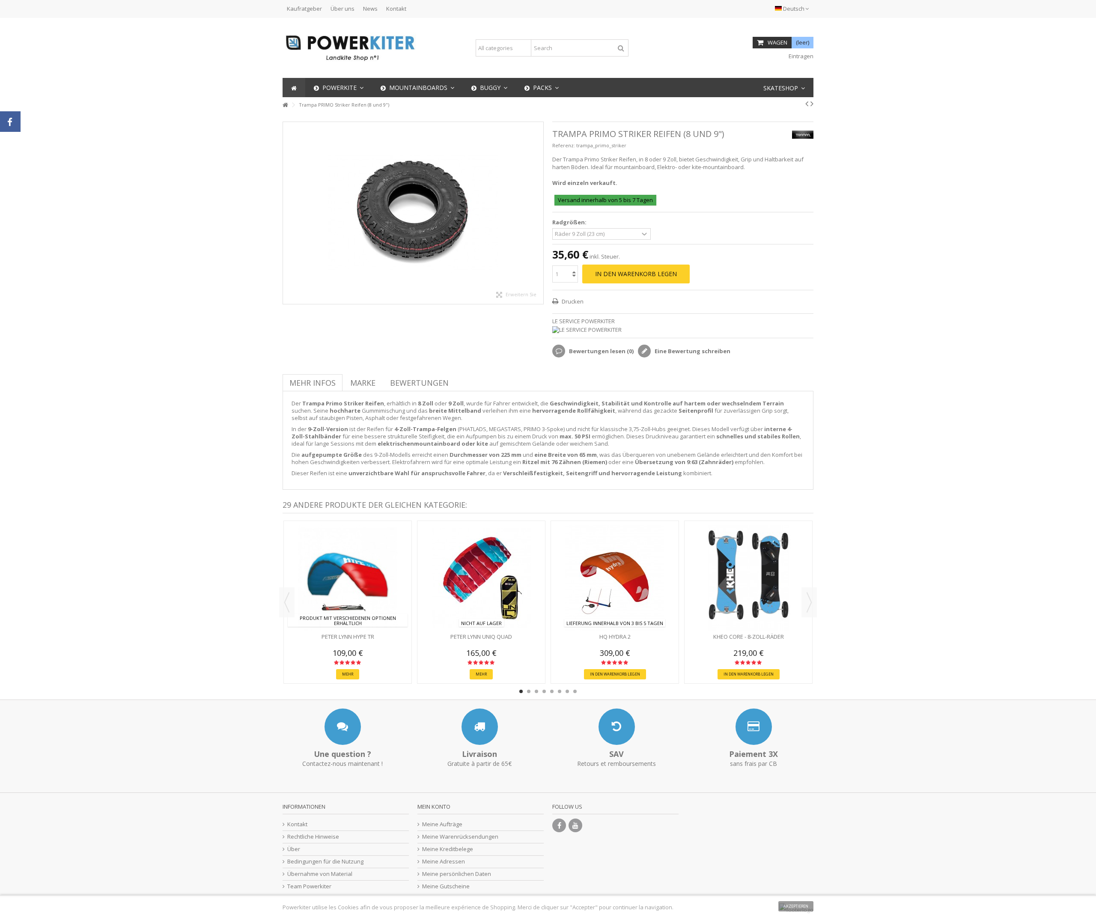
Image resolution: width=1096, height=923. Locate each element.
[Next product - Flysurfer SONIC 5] (811, 103)
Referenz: (563, 145)
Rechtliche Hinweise (313, 836)
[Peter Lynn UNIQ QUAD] (481, 578)
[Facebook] (559, 825)
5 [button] (552, 691)
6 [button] (559, 691)
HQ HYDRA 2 (615, 636)
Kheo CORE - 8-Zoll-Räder (748, 636)
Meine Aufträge (442, 824)
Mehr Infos (312, 383)
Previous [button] (287, 602)
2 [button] (528, 691)
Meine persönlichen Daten (456, 874)
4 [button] (544, 691)
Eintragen (800, 56)
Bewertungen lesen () (601, 351)
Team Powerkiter (309, 886)
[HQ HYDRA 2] (615, 578)
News (370, 8)
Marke (362, 383)
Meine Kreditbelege (447, 849)
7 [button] (567, 691)
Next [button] (809, 602)
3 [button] (536, 691)
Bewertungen (419, 383)
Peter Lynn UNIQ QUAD (481, 636)
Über (293, 849)
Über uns (342, 8)
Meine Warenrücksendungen (460, 836)
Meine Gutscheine (446, 886)
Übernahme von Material (319, 874)
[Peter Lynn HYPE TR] (348, 578)
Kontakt (396, 8)
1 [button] (521, 691)
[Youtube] (575, 825)
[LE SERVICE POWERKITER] (682, 329)
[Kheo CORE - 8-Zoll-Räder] (748, 578)
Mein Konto (433, 806)
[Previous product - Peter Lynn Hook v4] (806, 103)
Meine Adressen (443, 861)
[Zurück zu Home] (285, 105)
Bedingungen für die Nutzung (325, 861)
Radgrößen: (570, 222)
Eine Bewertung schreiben (691, 351)
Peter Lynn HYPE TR (348, 636)
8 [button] (575, 691)
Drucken (572, 301)
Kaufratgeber (304, 8)
